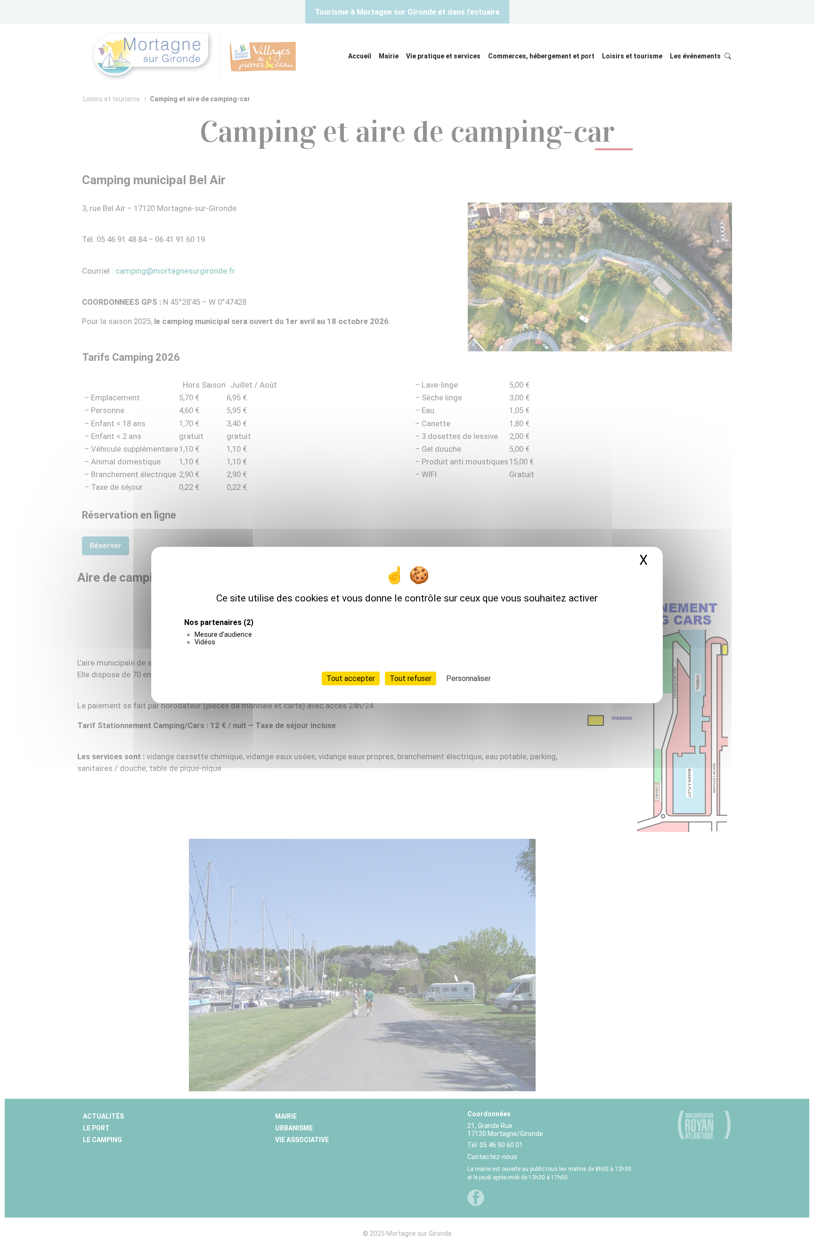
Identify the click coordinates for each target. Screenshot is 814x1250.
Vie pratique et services (443, 56)
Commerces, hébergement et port (541, 56)
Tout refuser (410, 678)
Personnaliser (468, 678)
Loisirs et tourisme (632, 56)
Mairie (389, 56)
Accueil (359, 56)
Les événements (695, 56)
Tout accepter (350, 678)
